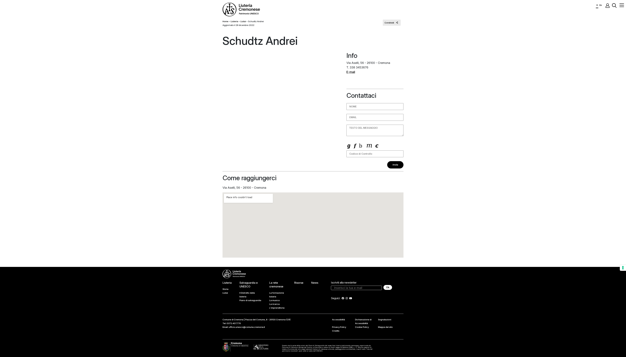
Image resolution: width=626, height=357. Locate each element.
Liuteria (234, 21)
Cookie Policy (362, 327)
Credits (335, 330)
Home (225, 21)
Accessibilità (338, 319)
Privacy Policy (339, 327)
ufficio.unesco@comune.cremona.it (247, 327)
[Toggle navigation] (622, 5)
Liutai (243, 21)
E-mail (350, 72)
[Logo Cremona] (236, 346)
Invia (395, 164)
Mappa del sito (385, 327)
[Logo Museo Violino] (260, 347)
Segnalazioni (384, 319)
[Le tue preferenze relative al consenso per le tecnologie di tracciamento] (623, 268)
